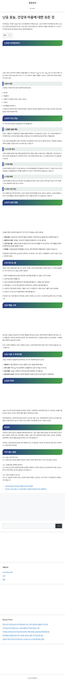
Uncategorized (8, 572)
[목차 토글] (9, 35)
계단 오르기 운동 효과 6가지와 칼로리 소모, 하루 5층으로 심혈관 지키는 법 (25, 624)
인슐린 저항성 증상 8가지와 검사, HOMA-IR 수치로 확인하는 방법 (23, 639)
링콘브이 (32, 3)
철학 (4, 579)
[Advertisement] (32, 59)
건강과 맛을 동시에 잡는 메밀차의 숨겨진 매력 (19, 486)
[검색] (58, 526)
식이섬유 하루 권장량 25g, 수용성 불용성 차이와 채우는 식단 (21, 628)
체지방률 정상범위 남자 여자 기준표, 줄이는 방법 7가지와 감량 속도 (23, 635)
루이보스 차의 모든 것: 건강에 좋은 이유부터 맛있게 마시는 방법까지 (25, 489)
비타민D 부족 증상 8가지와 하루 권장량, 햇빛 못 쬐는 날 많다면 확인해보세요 (26, 632)
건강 (4, 576)
